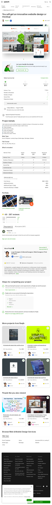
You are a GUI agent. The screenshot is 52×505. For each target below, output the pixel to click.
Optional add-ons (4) (12, 103)
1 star (4, 222)
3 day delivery (8, 349)
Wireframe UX (22, 66)
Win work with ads (19, 471)
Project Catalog (3, 7)
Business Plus (7, 470)
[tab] (8, 226)
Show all (9, 306)
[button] (11, 21)
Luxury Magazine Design (8, 208)
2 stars (4, 220)
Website (37, 442)
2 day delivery (8, 418)
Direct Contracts (7, 476)
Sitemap (38, 493)
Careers (40, 465)
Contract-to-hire (7, 474)
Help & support (30, 459)
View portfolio (42, 249)
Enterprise (6, 467)
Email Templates (6, 440)
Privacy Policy (27, 496)
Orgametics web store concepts (24, 209)
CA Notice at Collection (38, 490)
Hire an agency (7, 465)
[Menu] (2, 2)
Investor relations (42, 463)
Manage (29, 500)
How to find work (19, 459)
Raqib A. (7, 20)
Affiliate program (30, 470)
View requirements (10, 290)
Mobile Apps (5, 442)
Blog (28, 467)
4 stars (3, 218)
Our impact (40, 467)
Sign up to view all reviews (9, 239)
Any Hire (6, 472)
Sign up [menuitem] (46, 1)
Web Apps (21, 442)
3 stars (3, 219)
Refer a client (29, 472)
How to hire (6, 459)
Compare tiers (44, 78)
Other (3, 445)
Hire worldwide (7, 478)
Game (20, 440)
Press (39, 470)
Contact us (40, 472)
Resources (29, 465)
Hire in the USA (7, 480)
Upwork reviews (30, 463)
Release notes (30, 476)
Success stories (30, 461)
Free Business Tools (31, 474)
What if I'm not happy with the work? (14, 313)
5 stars (3, 217)
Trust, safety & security (43, 474)
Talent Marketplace (8, 461)
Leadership (40, 461)
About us (40, 459)
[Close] (31, 487)
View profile (42, 247)
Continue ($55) (39, 502)
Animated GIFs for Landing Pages (42, 440)
